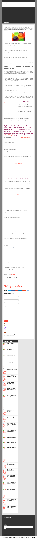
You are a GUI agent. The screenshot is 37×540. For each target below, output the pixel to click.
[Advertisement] (18, 13)
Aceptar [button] (33, 537)
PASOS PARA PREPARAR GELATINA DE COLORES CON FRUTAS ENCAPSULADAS (12, 490)
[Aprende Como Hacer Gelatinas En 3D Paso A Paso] (5, 351)
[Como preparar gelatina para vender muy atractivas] (5, 364)
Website (5, 302)
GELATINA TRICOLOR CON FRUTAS (11, 438)
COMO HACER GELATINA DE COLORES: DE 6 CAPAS (11, 431)
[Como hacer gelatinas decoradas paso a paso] (5, 465)
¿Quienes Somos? (6, 22)
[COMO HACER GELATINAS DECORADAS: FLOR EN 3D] (5, 484)
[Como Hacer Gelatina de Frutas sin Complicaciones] (5, 478)
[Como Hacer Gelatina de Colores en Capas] (5, 345)
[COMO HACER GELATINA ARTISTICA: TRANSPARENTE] (5, 378)
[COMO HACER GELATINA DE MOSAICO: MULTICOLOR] (5, 509)
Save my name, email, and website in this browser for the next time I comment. (14, 318)
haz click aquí (21, 59)
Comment (5, 306)
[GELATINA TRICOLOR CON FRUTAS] (5, 438)
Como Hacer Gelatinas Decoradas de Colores (10, 470)
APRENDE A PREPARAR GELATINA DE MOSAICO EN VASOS (11, 389)
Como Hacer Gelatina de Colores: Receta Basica (11, 403)
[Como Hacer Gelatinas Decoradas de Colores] (5, 471)
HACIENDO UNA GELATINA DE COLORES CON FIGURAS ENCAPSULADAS (12, 455)
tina (7, 327)
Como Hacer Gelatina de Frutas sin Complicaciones (11, 476)
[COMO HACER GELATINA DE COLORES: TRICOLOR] (5, 502)
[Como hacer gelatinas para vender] (5, 444)
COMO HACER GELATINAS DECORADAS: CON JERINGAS (12, 369)
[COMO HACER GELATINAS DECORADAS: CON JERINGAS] (5, 371)
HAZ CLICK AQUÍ (8, 135)
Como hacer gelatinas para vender (11, 443)
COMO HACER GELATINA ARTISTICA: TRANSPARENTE (11, 376)
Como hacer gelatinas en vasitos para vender (11, 383)
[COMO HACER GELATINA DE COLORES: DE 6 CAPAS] (5, 432)
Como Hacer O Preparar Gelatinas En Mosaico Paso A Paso (11, 424)
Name (5, 295)
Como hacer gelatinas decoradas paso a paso (10, 464)
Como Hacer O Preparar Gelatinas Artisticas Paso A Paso (11, 356)
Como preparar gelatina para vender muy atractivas (12, 362)
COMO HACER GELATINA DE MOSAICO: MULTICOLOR (11, 507)
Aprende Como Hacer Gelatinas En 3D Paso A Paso (11, 350)
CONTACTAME (12, 534)
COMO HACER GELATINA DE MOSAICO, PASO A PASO (11, 396)
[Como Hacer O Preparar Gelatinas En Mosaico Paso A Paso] (5, 426)
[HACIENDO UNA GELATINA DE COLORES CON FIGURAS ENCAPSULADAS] (5, 458)
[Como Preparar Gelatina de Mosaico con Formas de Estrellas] (5, 449)
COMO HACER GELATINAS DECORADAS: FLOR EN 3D (11, 483)
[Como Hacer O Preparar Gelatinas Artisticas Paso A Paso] (5, 357)
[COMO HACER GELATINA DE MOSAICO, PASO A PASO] (5, 398)
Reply (32, 323)
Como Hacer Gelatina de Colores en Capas (11, 344)
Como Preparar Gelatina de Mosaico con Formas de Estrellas (11, 448)
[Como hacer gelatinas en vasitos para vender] (5, 384)
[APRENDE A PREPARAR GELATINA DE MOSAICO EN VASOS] (5, 391)
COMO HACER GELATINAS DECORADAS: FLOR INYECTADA (11, 410)
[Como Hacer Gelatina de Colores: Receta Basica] (5, 405)
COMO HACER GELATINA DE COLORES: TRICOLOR (11, 500)
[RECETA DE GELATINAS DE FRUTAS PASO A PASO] (5, 419)
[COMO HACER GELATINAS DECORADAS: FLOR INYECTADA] (5, 412)
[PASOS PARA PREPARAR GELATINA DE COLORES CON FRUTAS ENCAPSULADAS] (5, 493)
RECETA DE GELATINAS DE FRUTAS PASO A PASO (11, 417)
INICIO (6, 534)
